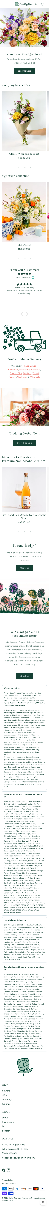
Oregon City (16, 373)
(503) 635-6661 (10, 1153)
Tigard (36, 373)
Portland (27, 373)
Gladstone (24, 369)
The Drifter (24, 244)
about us (24, 676)
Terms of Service (9, 1183)
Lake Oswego (31, 366)
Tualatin (12, 377)
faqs (4, 1126)
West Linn (22, 377)
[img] (24, 274)
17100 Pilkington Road (13, 1144)
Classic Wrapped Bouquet (24, 153)
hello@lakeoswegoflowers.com (18, 1157)
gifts (4, 1095)
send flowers (24, 71)
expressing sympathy (12, 737)
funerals (6, 1104)
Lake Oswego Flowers (15, 710)
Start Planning (24, 443)
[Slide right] (30, 167)
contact (6, 1130)
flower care (8, 1122)
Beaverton (13, 369)
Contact (24, 568)
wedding (17, 735)
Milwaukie (35, 369)
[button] (5, 4)
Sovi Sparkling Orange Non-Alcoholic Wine (24, 517)
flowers (6, 1090)
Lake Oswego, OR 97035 (15, 1149)
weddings (7, 1099)
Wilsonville (35, 377)
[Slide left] (19, 167)
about (5, 1117)
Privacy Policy (7, 1180)
